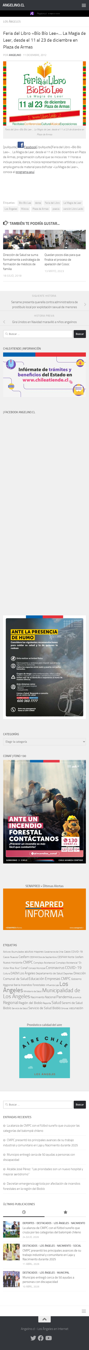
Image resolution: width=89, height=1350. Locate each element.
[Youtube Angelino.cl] (48, 1338)
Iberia (17, 985)
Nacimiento (37, 997)
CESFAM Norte (65, 957)
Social (77, 1245)
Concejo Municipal (36, 968)
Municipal (63, 1272)
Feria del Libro (52, 202)
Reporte (47, 1003)
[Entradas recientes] (23, 1212)
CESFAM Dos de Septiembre (43, 957)
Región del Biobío (30, 1003)
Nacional (50, 997)
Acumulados (17, 951)
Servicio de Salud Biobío (44, 1008)
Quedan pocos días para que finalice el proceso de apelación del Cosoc (62, 259)
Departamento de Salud (49, 973)
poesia (56, 208)
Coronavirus (55, 968)
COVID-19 (73, 967)
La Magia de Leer (72, 202)
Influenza (50, 985)
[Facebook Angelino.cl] (41, 1338)
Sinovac (65, 1008)
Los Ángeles (12, 21)
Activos (7, 951)
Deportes (68, 973)
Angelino (15, 55)
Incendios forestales (33, 985)
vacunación (76, 1008)
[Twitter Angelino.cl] (33, 1338)
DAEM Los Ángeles (23, 973)
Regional (10, 1002)
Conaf (24, 968)
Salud (56, 1002)
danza (38, 202)
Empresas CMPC (58, 978)
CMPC (28, 962)
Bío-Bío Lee (25, 202)
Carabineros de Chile (53, 951)
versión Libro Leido (73, 208)
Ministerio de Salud (33, 991)
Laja (57, 985)
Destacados (44, 1223)
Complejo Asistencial (44, 962)
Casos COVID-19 (73, 951)
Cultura (6, 973)
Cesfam (24, 957)
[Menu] (84, 5)
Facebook (30, 147)
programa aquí (25, 172)
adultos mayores (34, 951)
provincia (77, 997)
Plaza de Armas (40, 208)
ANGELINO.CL (13, 5)
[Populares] (65, 1212)
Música (25, 208)
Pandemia (64, 997)
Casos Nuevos (10, 957)
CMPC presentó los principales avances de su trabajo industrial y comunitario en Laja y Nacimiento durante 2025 (52, 1255)
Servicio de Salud (20, 1008)
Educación (36, 978)
